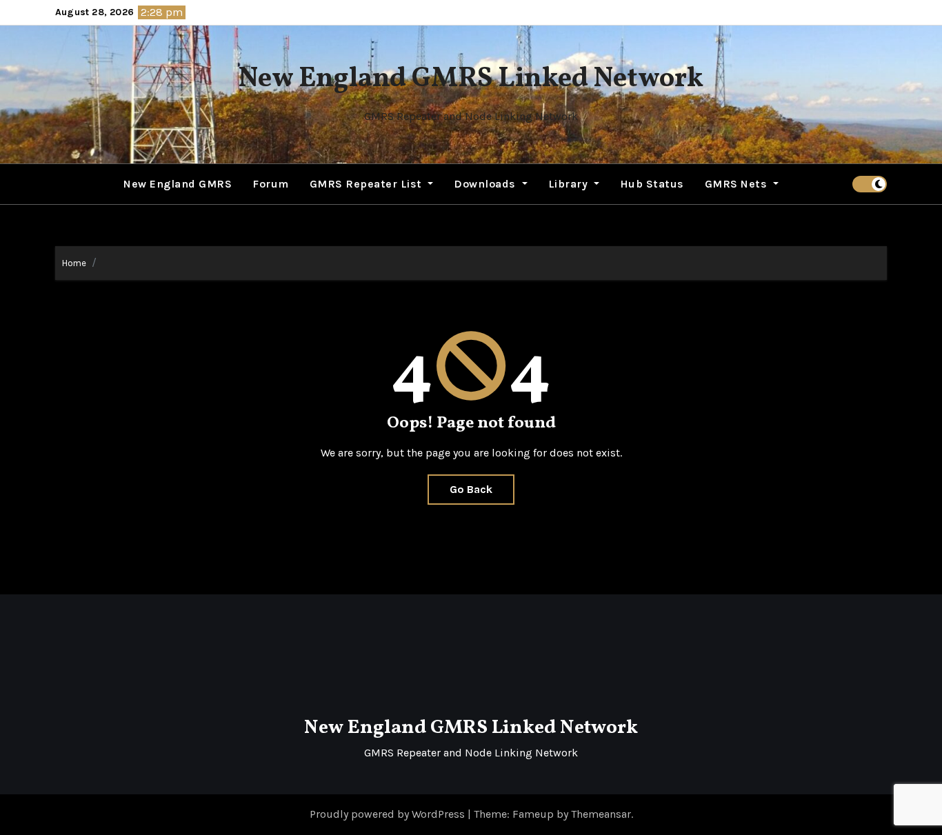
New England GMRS (177, 183)
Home (74, 263)
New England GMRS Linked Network (471, 79)
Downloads (486, 183)
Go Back (471, 489)
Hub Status (652, 183)
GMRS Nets (737, 183)
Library (569, 183)
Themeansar (601, 814)
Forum (270, 183)
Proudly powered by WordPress (389, 814)
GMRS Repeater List (367, 183)
